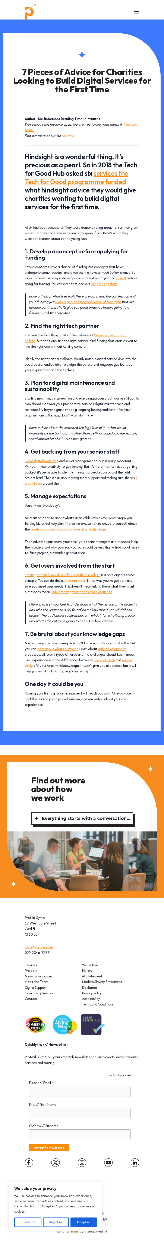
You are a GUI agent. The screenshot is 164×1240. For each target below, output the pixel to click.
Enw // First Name (42, 1104)
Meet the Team (36, 981)
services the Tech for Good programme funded (76, 177)
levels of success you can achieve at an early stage (68, 529)
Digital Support (36, 987)
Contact (31, 998)
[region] (55, 1206)
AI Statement (92, 976)
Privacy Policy (92, 993)
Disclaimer (89, 987)
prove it (120, 278)
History (87, 970)
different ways (75, 580)
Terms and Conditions (98, 1004)
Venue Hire (90, 965)
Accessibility (91, 998)
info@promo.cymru (39, 947)
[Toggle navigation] (136, 11)
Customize (27, 1222)
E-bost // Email (41, 1083)
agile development (112, 648)
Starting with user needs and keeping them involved (62, 574)
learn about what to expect (57, 648)
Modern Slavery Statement (102, 981)
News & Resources (39, 976)
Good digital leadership (42, 460)
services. (68, 135)
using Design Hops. (104, 283)
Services (31, 965)
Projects (31, 970)
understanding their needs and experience (81, 591)
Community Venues (39, 993)
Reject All (56, 1222)
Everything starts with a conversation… (86, 818)
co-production (104, 660)
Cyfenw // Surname (44, 1125)
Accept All (83, 1222)
